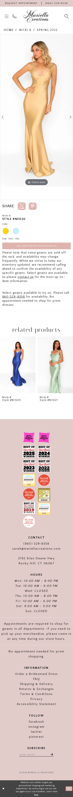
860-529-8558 (13, 296)
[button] (7, 16)
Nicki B (25, 30)
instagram (36, 726)
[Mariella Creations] (36, 16)
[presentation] (18, 364)
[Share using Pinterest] (32, 206)
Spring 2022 (47, 30)
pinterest (36, 736)
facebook (36, 721)
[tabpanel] (36, 110)
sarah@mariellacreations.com (36, 548)
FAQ (36, 679)
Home (8, 30)
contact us (26, 277)
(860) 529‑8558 (36, 543)
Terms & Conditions (36, 694)
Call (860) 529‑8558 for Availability (36, 246)
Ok (69, 788)
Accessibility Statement (36, 704)
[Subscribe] (51, 754)
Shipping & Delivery (36, 684)
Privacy (36, 699)
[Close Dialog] (3, 788)
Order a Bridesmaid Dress (36, 674)
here (36, 794)
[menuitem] (7, 16)
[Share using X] (22, 206)
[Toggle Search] (67, 16)
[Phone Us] (15, 16)
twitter (36, 731)
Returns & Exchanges (36, 689)
